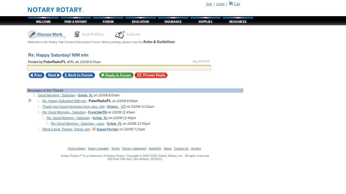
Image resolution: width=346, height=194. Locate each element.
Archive (196, 148)
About (167, 148)
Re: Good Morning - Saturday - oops (77, 124)
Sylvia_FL (85, 95)
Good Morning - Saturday (56, 95)
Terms (115, 148)
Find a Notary (77, 148)
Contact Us (181, 148)
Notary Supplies (98, 148)
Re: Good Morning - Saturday (63, 112)
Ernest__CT (116, 107)
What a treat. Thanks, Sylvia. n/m (66, 129)
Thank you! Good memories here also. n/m (73, 107)
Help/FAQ (155, 148)
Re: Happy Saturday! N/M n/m (64, 101)
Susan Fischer (108, 129)
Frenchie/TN (97, 112)
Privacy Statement (134, 148)
